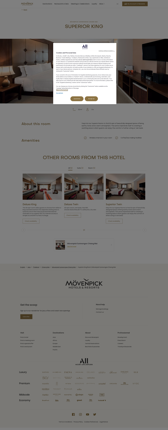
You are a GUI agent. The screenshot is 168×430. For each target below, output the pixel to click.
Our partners (59, 93)
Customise (77, 98)
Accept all (91, 98)
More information (62, 90)
